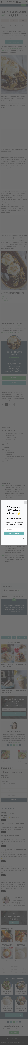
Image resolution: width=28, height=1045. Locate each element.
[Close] (25, 502)
